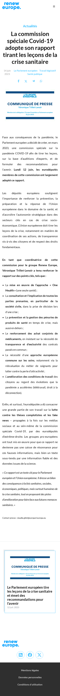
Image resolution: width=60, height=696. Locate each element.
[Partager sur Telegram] (34, 81)
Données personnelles (30, 677)
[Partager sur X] (26, 81)
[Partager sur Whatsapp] (41, 81)
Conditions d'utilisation (30, 684)
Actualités (30, 26)
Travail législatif (47, 70)
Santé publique (34, 74)
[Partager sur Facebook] (18, 81)
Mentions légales (30, 670)
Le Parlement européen (25, 70)
